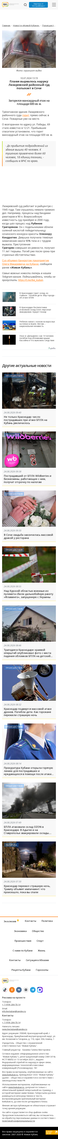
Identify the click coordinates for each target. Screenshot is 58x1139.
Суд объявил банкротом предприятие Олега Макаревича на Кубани (25, 262)
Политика (11, 844)
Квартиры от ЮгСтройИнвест (38, 5)
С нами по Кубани (23, 950)
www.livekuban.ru (10, 1074)
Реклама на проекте (13, 997)
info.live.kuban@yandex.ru (14, 1011)
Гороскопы (42, 969)
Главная (6, 25)
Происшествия (50, 25)
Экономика (12, 434)
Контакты (30, 920)
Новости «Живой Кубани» (26, 25)
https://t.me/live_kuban (30, 280)
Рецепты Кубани (21, 969)
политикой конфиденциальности (18, 1121)
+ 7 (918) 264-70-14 (11, 1004)
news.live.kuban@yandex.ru (14, 1029)
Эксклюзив (10, 921)
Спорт (40, 940)
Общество (38, 931)
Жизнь (41, 950)
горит (25, 115)
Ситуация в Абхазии (37, 960)
